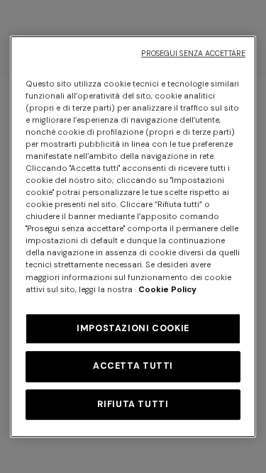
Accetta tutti (133, 366)
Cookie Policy (167, 289)
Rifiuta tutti (132, 404)
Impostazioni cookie (133, 328)
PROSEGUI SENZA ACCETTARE (193, 53)
